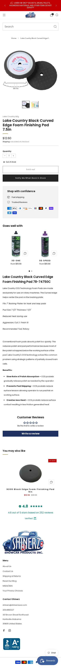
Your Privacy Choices (13, 590)
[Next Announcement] (56, 5)
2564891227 (8, 609)
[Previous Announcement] (5, 5)
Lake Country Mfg (11, 116)
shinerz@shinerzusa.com (15, 605)
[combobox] (30, 27)
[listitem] (30, 5)
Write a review (31, 433)
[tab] (29, 271)
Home (13, 38)
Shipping (6, 141)
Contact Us (8, 571)
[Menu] (4, 15)
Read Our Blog (10, 581)
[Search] (56, 14)
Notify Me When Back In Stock (30, 178)
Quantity (7, 151)
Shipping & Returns (12, 576)
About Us (7, 566)
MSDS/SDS (8, 585)
